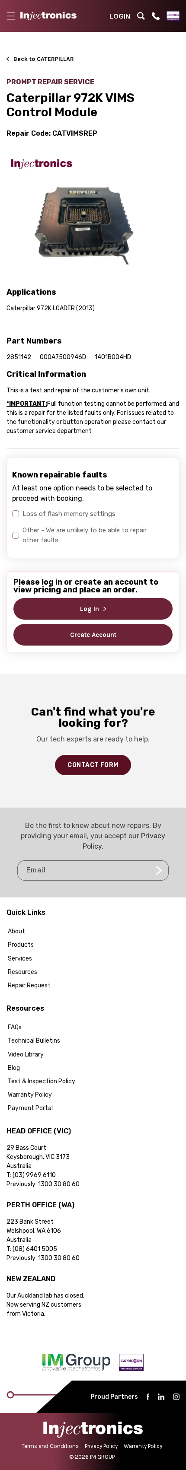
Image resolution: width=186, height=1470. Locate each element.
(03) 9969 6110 (34, 1175)
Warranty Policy (30, 1094)
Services (20, 958)
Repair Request (29, 985)
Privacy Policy (101, 1446)
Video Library (26, 1054)
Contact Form (92, 765)
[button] (10, 15)
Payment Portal (30, 1108)
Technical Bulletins (34, 1040)
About (16, 931)
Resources (22, 972)
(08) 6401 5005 (35, 1249)
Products (21, 944)
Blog (14, 1068)
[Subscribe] (158, 870)
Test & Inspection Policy (41, 1081)
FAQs (15, 1027)
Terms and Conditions (50, 1446)
